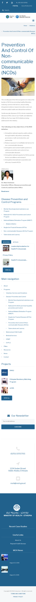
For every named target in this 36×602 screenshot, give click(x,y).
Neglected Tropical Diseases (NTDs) (15, 227)
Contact (6, 357)
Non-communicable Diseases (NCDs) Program (18, 231)
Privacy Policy (8, 255)
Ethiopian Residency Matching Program (20, 380)
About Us (18, 540)
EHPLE (8, 343)
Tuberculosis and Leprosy (12, 234)
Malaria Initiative (11, 224)
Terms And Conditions (18, 593)
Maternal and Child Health (14, 332)
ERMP (8, 339)
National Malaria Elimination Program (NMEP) (18, 220)
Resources (7, 350)
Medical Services (11, 335)
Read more (5, 191)
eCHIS (12, 388)
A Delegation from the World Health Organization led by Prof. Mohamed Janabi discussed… (21, 569)
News (5, 353)
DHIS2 (12, 370)
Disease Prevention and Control (16, 296)
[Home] (18, 16)
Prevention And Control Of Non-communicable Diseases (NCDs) (18, 324)
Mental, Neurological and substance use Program (16, 210)
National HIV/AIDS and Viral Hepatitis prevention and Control (20, 307)
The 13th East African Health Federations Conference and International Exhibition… (20, 557)
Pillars (5, 346)
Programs (7, 289)
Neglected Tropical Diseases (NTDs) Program (19, 318)
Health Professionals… (19, 260)
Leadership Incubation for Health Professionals (20, 247)
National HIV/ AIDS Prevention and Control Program (17, 216)
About (6, 286)
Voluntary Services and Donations (16, 293)
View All (8, 270)
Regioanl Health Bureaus (18, 544)
